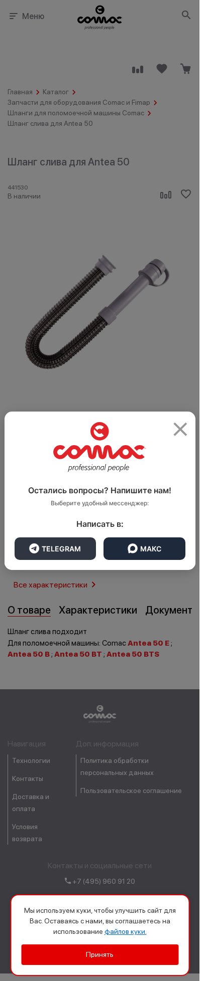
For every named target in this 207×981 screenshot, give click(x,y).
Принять (100, 954)
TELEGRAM (61, 548)
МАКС (150, 548)
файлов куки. (126, 931)
